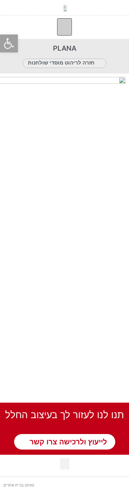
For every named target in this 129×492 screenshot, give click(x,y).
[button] (64, 27)
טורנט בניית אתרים (18, 485)
